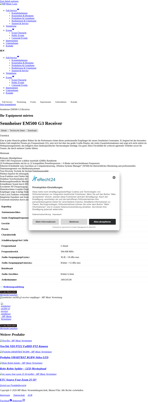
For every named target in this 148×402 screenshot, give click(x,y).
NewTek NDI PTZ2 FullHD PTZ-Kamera (24, 346)
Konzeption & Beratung (23, 15)
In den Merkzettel (8, 292)
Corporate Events (19, 38)
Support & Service (20, 23)
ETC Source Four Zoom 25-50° (18, 379)
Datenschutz (19, 395)
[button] (74, 50)
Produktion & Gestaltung (23, 18)
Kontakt (9, 46)
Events (9, 30)
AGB (30, 395)
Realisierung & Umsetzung (24, 21)
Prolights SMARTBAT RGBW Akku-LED (24, 357)
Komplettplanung (19, 13)
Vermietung (11, 26)
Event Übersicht (19, 33)
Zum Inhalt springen (9, 1)
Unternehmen (12, 43)
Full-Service (11, 10)
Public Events (18, 35)
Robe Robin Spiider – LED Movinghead (23, 368)
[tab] (4, 130)
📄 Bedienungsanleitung (12, 287)
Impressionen (12, 40)
